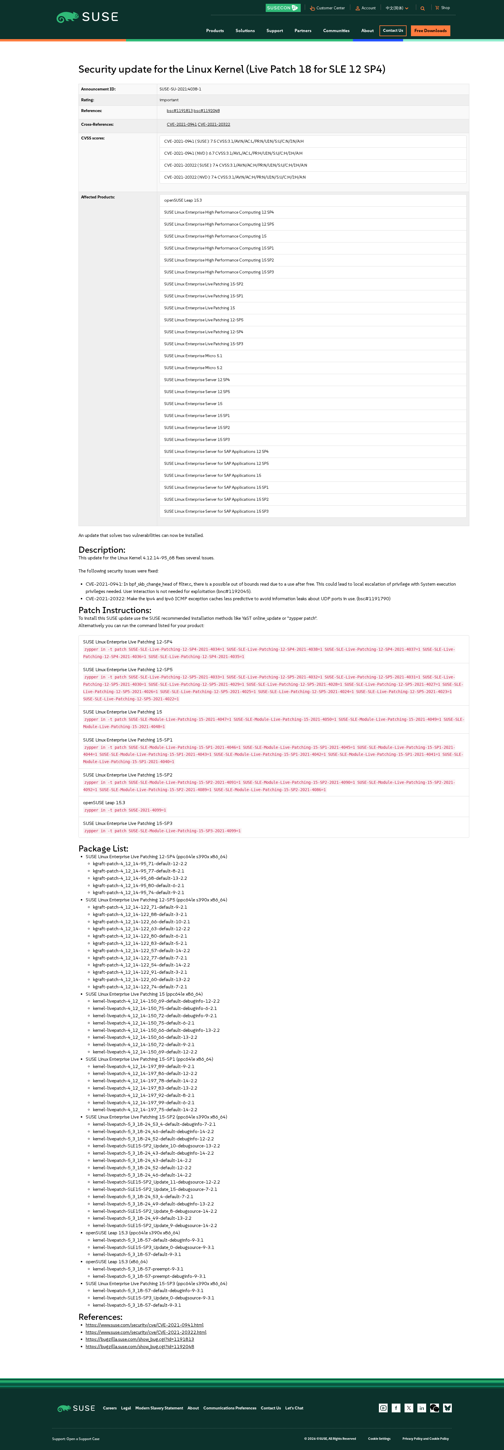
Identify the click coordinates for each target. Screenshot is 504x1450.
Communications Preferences (229, 1408)
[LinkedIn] (421, 1408)
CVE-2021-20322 (214, 124)
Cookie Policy (439, 1439)
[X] (409, 1408)
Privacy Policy (412, 1439)
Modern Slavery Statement (159, 1408)
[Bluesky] (447, 1408)
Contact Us (393, 30)
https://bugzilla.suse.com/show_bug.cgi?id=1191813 (140, 1339)
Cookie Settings (379, 1439)
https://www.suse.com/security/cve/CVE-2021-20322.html (146, 1332)
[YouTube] (383, 1408)
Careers (110, 1408)
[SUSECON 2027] (283, 8)
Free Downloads (430, 30)
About (193, 1408)
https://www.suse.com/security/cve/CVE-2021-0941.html (145, 1325)
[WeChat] (434, 1408)
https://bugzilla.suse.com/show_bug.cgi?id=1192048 (140, 1346)
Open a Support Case (82, 1439)
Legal (126, 1408)
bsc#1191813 (180, 110)
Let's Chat (294, 1408)
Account (369, 8)
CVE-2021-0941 (182, 124)
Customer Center (330, 8)
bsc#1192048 (207, 110)
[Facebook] (396, 1408)
